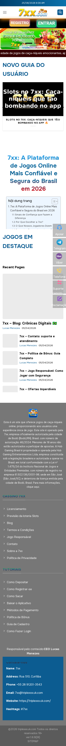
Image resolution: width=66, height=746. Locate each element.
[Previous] (3, 107)
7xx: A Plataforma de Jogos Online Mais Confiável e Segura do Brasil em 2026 (33, 208)
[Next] (63, 107)
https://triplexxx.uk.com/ (35, 701)
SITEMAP (33, 741)
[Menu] (5, 12)
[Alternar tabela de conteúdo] (53, 201)
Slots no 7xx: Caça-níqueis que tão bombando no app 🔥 (33, 121)
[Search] (60, 12)
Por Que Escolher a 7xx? (29, 221)
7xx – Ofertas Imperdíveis (38, 389)
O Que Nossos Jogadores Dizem (34, 225)
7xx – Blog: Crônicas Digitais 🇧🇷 (30, 323)
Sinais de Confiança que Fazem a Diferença (33, 216)
